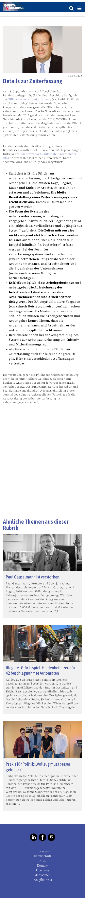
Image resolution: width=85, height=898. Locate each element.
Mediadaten (42, 875)
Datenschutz (42, 856)
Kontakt (42, 866)
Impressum (42, 851)
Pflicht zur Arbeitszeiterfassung (29, 99)
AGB (42, 861)
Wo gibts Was (42, 880)
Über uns (42, 870)
